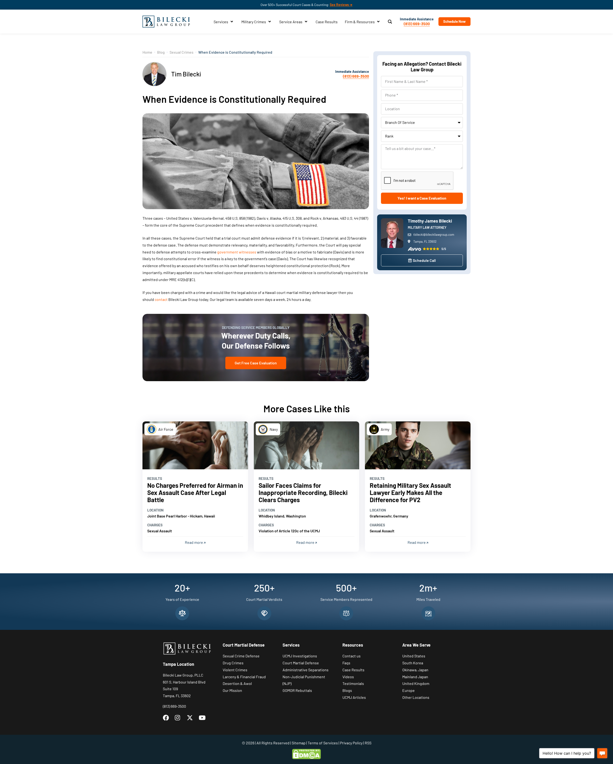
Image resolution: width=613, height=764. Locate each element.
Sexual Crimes (181, 52)
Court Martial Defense (301, 663)
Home (147, 52)
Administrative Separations (306, 669)
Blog (161, 52)
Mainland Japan (415, 676)
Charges (155, 525)
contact (161, 299)
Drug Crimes (233, 663)
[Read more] (195, 445)
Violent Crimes (235, 669)
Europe (408, 690)
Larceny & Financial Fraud (244, 676)
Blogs (347, 690)
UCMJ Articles (354, 697)
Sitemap (299, 743)
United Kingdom (415, 683)
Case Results (353, 669)
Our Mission (232, 690)
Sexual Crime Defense (241, 656)
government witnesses (236, 252)
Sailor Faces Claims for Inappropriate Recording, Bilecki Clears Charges (303, 492)
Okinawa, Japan (415, 669)
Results (154, 478)
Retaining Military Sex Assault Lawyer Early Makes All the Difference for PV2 (410, 492)
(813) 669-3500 (417, 23)
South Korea (412, 663)
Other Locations (415, 697)
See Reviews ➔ (341, 5)
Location (155, 510)
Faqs (346, 663)
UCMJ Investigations (300, 656)
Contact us (351, 656)
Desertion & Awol (237, 683)
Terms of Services (323, 743)
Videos (348, 676)
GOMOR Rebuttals (297, 690)
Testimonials (353, 683)
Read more (194, 542)
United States (413, 656)
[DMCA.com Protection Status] (306, 753)
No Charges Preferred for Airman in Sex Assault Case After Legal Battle (195, 492)
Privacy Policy (351, 743)
